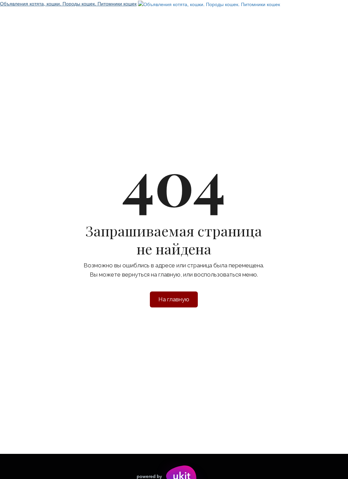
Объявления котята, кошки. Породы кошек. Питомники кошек (68, 3)
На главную (173, 299)
